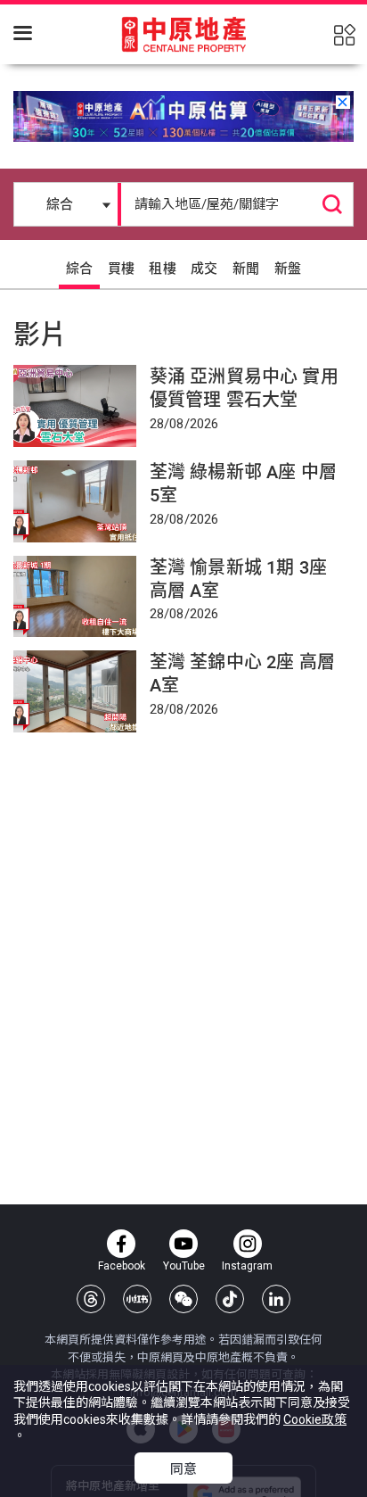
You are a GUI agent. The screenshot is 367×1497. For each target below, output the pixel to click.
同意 (183, 1469)
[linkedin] (276, 1299)
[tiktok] (230, 1299)
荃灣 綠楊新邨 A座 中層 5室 (243, 483)
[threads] (91, 1299)
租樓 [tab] (162, 269)
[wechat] (183, 1299)
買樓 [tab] (121, 269)
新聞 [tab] (245, 269)
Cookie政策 (315, 1419)
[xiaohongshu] (137, 1299)
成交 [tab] (204, 269)
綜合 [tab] (79, 269)
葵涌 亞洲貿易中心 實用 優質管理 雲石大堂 (244, 388)
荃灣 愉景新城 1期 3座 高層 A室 (238, 579)
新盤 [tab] (287, 269)
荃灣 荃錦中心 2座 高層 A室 (242, 673)
